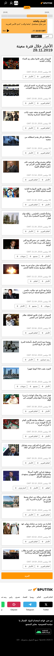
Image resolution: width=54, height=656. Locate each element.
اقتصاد (25, 597)
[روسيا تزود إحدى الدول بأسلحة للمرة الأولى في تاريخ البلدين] (11, 346)
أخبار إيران (22, 488)
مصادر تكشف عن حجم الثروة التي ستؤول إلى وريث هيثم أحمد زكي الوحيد (37, 242)
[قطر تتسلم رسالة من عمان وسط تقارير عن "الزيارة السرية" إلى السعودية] (11, 502)
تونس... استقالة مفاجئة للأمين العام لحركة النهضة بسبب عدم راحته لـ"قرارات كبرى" (36, 422)
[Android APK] (43, 632)
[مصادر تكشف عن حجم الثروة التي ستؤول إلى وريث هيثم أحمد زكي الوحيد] (11, 244)
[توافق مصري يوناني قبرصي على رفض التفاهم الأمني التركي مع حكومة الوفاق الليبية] (11, 167)
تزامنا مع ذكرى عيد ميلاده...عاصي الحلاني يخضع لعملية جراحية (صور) (37, 291)
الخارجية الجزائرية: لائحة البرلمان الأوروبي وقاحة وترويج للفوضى (37, 86)
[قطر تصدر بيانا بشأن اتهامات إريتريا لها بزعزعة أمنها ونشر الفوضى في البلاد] (11, 399)
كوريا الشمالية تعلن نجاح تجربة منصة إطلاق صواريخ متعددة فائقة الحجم (36, 266)
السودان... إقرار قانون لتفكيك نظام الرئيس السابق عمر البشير (37, 316)
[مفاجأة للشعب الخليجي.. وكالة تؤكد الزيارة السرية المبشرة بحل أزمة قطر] (11, 218)
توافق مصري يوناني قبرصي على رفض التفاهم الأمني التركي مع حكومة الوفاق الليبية (37, 164)
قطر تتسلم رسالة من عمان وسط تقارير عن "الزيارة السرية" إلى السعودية (37, 499)
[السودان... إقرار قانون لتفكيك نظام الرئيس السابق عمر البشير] (11, 320)
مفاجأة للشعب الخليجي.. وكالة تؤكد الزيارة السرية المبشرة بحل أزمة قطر (36, 216)
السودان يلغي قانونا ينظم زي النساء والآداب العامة (36, 60)
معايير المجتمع (31, 624)
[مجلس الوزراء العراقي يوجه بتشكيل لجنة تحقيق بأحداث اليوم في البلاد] (11, 450)
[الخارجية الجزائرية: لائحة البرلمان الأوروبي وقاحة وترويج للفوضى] (11, 90)
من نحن (49, 620)
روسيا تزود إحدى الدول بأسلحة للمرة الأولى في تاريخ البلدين (36, 343)
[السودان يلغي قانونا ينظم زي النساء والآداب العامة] (11, 63)
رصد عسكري (45, 360)
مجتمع (35, 256)
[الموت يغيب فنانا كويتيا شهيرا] (11, 373)
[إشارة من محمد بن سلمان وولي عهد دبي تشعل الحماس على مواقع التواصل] (11, 528)
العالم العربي (45, 77)
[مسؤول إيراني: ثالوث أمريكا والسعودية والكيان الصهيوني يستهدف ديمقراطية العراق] (11, 476)
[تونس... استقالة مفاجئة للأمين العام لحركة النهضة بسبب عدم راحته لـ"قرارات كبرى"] (11, 424)
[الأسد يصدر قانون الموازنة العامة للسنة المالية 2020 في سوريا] (11, 192)
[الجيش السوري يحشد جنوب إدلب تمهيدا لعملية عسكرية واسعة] (11, 116)
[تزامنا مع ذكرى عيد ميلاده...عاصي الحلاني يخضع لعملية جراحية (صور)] (11, 294)
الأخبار (31, 77)
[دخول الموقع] (11, 3)
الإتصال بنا (23, 620)
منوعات (22, 256)
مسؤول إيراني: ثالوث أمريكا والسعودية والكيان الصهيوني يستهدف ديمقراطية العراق (36, 474)
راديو (11, 597)
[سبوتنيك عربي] (47, 4)
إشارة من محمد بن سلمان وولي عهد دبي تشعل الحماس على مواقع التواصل (36, 526)
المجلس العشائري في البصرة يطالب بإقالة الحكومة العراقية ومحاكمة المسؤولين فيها (36, 552)
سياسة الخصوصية (45, 624)
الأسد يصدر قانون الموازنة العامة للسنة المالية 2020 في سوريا (38, 190)
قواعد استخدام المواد (36, 620)
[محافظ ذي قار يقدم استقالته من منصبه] (11, 141)
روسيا (32, 597)
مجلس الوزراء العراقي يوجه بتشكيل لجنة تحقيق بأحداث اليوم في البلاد (36, 446)
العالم (36, 281)
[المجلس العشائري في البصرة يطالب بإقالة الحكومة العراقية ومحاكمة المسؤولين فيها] (11, 554)
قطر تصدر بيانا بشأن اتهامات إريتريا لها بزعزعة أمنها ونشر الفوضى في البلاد (37, 397)
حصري (17, 597)
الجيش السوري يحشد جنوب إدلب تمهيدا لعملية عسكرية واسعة (37, 113)
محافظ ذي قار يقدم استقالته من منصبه (38, 138)
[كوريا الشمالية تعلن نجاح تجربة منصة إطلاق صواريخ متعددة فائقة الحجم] (11, 269)
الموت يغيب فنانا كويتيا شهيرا (39, 369)
